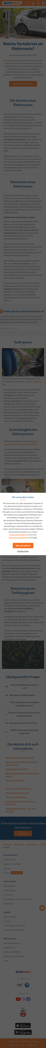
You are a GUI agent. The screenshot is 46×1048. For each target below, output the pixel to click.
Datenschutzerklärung (19, 535)
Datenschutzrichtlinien (18, 537)
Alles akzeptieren (23, 545)
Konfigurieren (23, 551)
